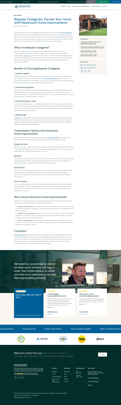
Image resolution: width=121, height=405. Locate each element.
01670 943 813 (95, 381)
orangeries (27, 55)
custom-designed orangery (50, 78)
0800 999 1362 (95, 378)
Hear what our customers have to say (28, 315)
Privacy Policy (17, 395)
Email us (90, 385)
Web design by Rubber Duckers (22, 397)
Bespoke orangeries (66, 32)
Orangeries (24, 26)
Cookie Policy (25, 395)
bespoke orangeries (54, 137)
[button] (50, 304)
